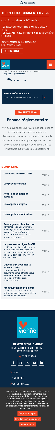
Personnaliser (28, 424)
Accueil (4, 71)
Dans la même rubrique (16, 93)
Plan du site (18, 378)
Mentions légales (20, 383)
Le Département (17, 71)
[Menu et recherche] (51, 64)
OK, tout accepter (27, 413)
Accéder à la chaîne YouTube (34, 363)
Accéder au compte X (27, 363)
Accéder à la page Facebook (13, 363)
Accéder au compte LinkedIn (41, 363)
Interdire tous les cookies (27, 419)
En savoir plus (13, 51)
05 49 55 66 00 (28, 356)
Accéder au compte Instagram (20, 363)
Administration (33, 71)
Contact (15, 372)
